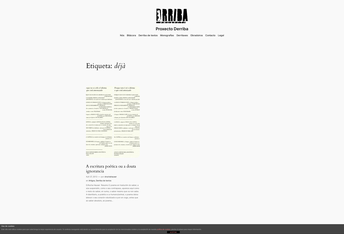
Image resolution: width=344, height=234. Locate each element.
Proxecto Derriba (172, 28)
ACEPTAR (173, 232)
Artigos (92, 180)
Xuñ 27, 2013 (91, 177)
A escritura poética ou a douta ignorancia (111, 169)
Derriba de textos (103, 180)
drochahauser (111, 177)
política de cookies (164, 229)
